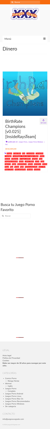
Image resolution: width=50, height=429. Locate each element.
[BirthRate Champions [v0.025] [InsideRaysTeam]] (25, 94)
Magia (14, 164)
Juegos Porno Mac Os (14, 399)
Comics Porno (11, 378)
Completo (12, 391)
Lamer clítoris (29, 161)
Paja (11, 167)
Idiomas (8, 383)
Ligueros (8, 164)
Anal (23, 153)
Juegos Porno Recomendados (17, 401)
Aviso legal (7, 355)
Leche (37, 161)
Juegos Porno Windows (35, 142)
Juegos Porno (23, 142)
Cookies (6, 361)
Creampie (8, 156)
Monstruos (37, 164)
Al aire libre (17, 153)
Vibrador (30, 169)
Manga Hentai (13, 381)
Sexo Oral (41, 167)
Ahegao (9, 153)
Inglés (10, 386)
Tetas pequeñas (20, 169)
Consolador (30, 153)
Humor (21, 161)
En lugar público (25, 159)
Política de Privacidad (11, 358)
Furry (40, 159)
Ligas (42, 161)
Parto (22, 167)
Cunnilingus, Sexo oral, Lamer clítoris (26, 156)
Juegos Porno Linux (13, 396)
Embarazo (14, 159)
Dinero (42, 156)
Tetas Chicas (9, 169)
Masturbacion (22, 164)
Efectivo (7, 159)
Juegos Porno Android (14, 394)
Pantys (16, 167)
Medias (30, 164)
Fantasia (35, 159)
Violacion (37, 169)
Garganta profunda (11, 161)
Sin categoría (10, 406)
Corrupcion (39, 153)
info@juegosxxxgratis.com (13, 419)
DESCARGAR (10, 149)
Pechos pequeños (31, 167)
